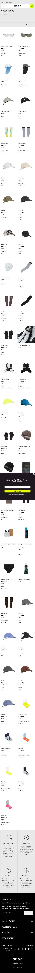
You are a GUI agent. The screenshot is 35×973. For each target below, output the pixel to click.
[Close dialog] (33, 474)
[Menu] (3, 6)
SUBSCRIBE (17, 491)
